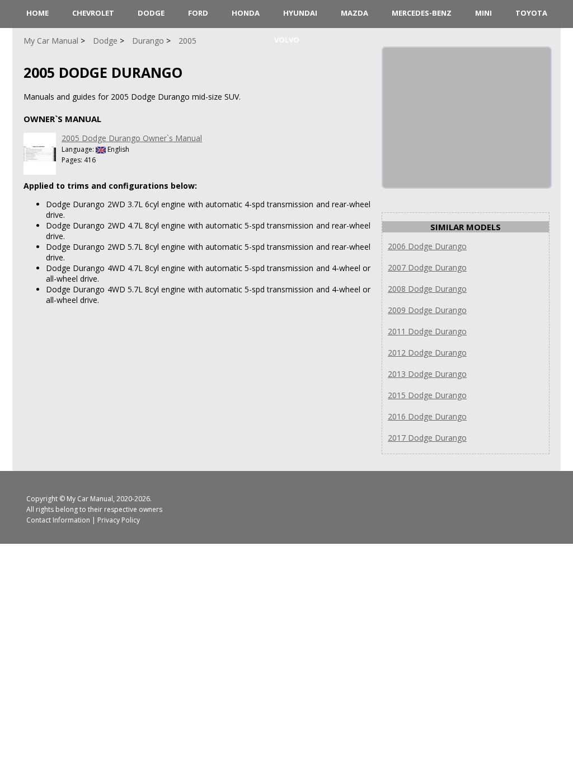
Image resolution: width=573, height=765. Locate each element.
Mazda (354, 13)
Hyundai (300, 13)
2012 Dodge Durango (427, 352)
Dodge (151, 13)
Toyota (531, 13)
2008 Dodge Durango (427, 288)
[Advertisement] (467, 118)
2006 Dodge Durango (427, 246)
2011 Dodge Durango (427, 331)
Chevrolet (93, 13)
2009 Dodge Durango (427, 310)
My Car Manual (90, 498)
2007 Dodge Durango (427, 267)
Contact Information (58, 520)
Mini (483, 13)
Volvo (286, 40)
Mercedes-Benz (422, 13)
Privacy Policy (118, 520)
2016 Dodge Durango (427, 416)
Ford (198, 13)
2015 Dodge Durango (427, 395)
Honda (246, 13)
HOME (37, 13)
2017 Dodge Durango (427, 437)
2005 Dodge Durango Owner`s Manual (132, 138)
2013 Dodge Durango (427, 373)
